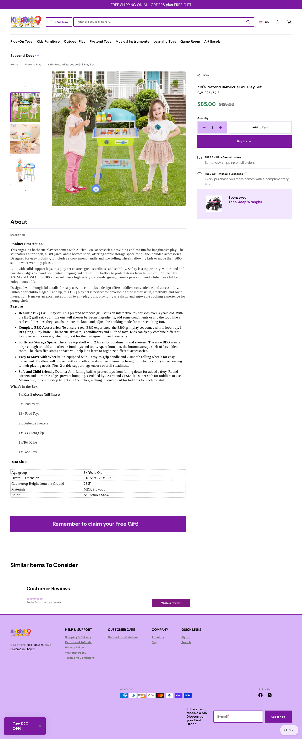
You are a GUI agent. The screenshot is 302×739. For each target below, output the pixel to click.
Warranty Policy (75, 652)
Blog (154, 642)
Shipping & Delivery (78, 637)
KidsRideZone (35, 645)
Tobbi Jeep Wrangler (245, 202)
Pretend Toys (33, 64)
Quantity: (203, 118)
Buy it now (244, 141)
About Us (158, 637)
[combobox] (163, 22)
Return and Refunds (78, 642)
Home (14, 64)
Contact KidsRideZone (123, 637)
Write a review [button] (171, 603)
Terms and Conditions (80, 657)
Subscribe (278, 716)
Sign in (185, 637)
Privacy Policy (74, 647)
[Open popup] (246, 174)
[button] (277, 21)
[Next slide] (25, 191)
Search (186, 642)
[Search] (248, 21)
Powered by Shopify (22, 649)
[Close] (40, 726)
